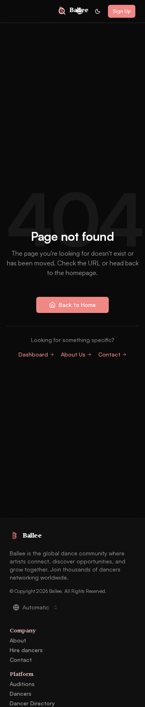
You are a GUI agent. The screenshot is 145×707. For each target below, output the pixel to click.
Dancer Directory (32, 703)
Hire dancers (26, 650)
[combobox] (79, 11)
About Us (73, 354)
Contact (109, 354)
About (18, 640)
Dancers (20, 693)
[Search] (62, 11)
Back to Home (77, 304)
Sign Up (121, 11)
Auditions (22, 683)
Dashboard (33, 354)
